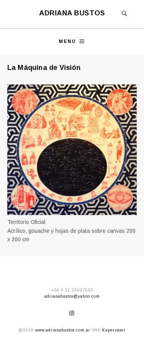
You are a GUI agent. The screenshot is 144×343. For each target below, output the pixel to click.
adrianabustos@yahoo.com (72, 296)
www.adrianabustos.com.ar (62, 330)
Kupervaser (114, 330)
